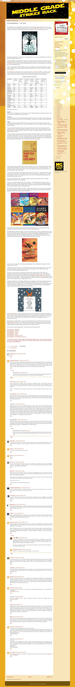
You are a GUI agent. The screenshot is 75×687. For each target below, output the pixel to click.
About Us (57, 43)
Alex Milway (12, 567)
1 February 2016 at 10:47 (19, 448)
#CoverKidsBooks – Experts (12, 334)
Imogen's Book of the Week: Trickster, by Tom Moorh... (62, 148)
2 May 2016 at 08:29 (18, 587)
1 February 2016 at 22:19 (19, 567)
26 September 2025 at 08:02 (20, 652)
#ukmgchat (57, 47)
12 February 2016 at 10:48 (19, 576)
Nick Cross (12, 462)
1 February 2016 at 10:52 (19, 462)
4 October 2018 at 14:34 (18, 626)
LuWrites (11, 513)
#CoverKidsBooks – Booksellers (13, 329)
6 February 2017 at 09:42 (18, 616)
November (59, 105)
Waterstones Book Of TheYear (13, 322)
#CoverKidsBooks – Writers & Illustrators (15, 335)
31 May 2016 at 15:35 (18, 604)
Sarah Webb (12, 440)
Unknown (12, 448)
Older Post (49, 677)
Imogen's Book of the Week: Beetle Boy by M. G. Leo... (62, 138)
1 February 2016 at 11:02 (25, 487)
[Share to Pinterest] (24, 346)
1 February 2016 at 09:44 (24, 360)
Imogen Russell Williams (38, 71)
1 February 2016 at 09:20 (21, 353)
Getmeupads (12, 652)
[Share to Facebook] (23, 346)
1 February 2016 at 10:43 (20, 440)
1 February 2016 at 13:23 (24, 430)
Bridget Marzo (12, 504)
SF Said (14, 537)
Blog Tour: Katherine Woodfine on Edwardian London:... (62, 122)
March (58, 116)
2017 (57, 101)
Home (29, 677)
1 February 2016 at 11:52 (20, 495)
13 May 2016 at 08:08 (19, 596)
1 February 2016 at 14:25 (19, 557)
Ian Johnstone (13, 495)
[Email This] (20, 346)
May (58, 113)
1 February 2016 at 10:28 (22, 419)
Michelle (11, 576)
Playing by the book (14, 522)
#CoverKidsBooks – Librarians (13, 330)
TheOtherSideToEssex (14, 360)
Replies (12, 370)
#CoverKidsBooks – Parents (12, 333)
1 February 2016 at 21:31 (22, 537)
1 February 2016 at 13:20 (18, 513)
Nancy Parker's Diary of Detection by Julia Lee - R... (62, 141)
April (58, 115)
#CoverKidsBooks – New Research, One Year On (16, 336)
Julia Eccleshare (10, 130)
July (58, 110)
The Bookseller (10, 63)
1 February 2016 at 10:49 (19, 455)
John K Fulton (13, 381)
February (59, 118)
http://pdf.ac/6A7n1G (14, 599)
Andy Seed (12, 557)
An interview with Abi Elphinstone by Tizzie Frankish (61, 133)
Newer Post (10, 677)
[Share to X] (22, 346)
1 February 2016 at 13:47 (23, 522)
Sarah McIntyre (13, 353)
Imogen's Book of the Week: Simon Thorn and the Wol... (62, 130)
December (59, 104)
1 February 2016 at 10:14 (23, 372)
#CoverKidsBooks (10, 71)
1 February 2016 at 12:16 (20, 504)
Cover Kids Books (59, 42)
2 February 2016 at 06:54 (26, 549)
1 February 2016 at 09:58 (20, 381)
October (58, 107)
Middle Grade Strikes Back (58, 82)
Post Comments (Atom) (16, 679)
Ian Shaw (12, 604)
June (58, 112)
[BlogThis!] (21, 346)
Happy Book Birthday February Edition (61, 151)
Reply (11, 356)
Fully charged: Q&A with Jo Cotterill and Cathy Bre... (62, 146)
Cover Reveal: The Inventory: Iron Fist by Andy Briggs (62, 125)
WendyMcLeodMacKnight (15, 487)
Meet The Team (58, 45)
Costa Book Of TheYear (38, 28)
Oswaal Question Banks (14, 591)
